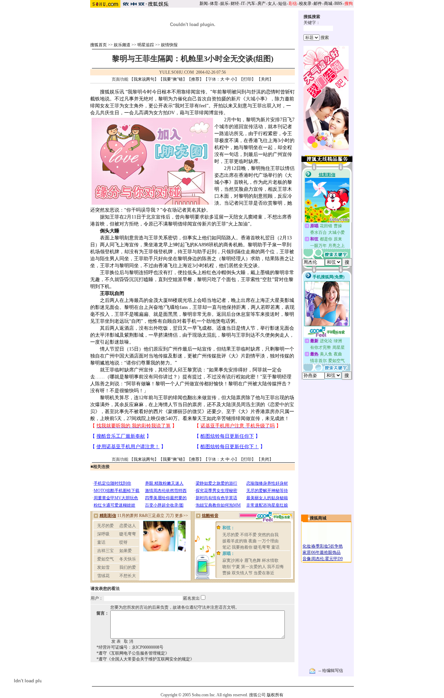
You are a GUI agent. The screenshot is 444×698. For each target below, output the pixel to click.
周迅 (245, 404)
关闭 (265, 79)
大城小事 (255, 98)
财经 (235, 3)
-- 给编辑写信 (330, 670)
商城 (328, 3)
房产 (261, 3)
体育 (214, 3)
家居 (306, 552)
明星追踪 (145, 44)
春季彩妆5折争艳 (327, 546)
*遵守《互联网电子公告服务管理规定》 (132, 653)
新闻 (203, 3)
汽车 (251, 3)
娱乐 (224, 3)
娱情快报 (169, 44)
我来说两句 (144, 79)
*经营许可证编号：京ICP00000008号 (129, 647)
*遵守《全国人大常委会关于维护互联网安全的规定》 (145, 659)
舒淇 (256, 92)
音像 (306, 558)
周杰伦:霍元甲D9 (327, 558)
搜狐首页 (98, 44)
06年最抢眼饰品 (326, 552)
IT (243, 3)
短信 (282, 3)
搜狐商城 (318, 518)
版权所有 (275, 694)
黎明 (137, 92)
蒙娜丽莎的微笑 (185, 411)
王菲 (114, 105)
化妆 (306, 546)
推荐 (195, 79)
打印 (247, 79)
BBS (338, 3)
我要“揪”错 (173, 79)
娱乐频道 (122, 44)
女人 (272, 3)
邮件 (318, 3)
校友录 (305, 3)
